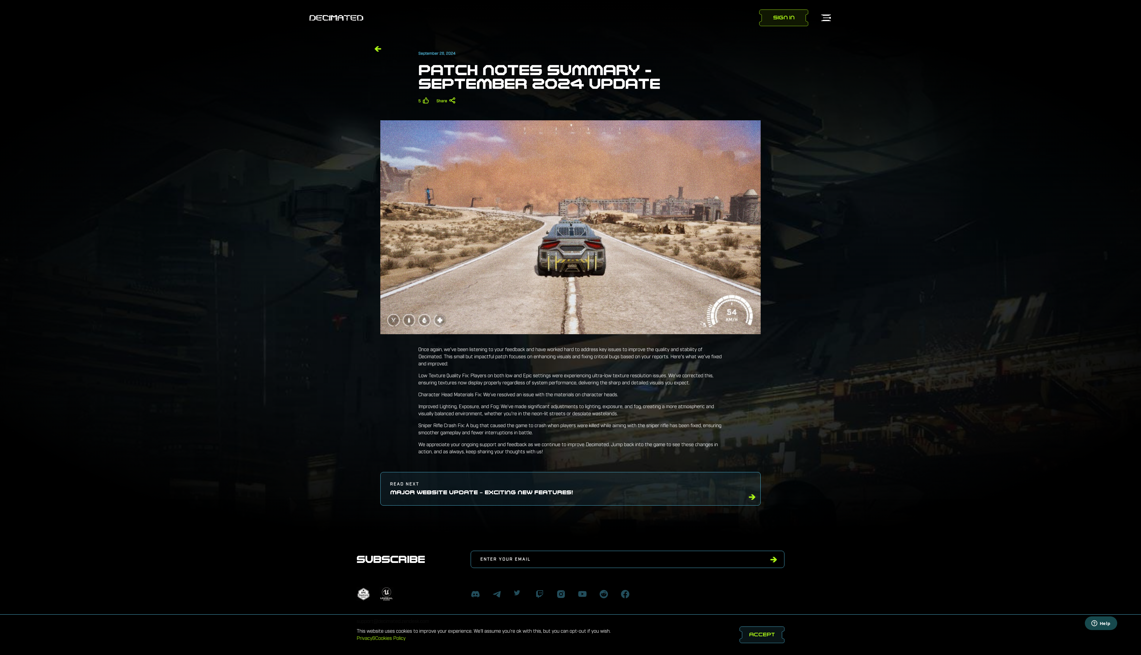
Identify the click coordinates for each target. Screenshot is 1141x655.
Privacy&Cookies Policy (381, 638)
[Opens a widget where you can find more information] (1101, 623)
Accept (762, 634)
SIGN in (784, 17)
